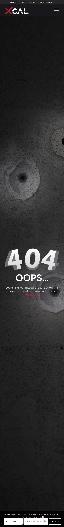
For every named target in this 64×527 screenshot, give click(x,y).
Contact (33, 2)
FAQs (23, 2)
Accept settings (13, 521)
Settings (55, 521)
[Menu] (55, 10)
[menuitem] (14, 2)
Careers (13, 2)
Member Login (46, 2)
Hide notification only (36, 521)
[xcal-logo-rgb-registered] (17, 10)
